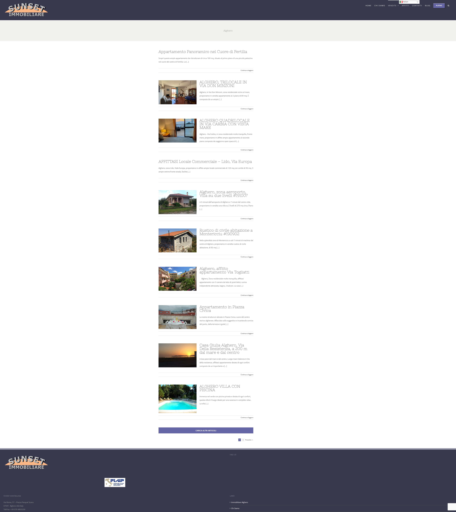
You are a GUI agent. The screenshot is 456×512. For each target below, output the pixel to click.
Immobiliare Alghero (239, 502)
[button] (448, 5)
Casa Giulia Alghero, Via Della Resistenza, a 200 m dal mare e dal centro (177, 355)
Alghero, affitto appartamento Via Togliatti (177, 278)
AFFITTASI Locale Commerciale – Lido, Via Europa (205, 161)
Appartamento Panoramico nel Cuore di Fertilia (203, 51)
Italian (405, 2)
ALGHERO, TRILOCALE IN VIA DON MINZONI (177, 92)
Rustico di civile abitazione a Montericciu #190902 (177, 240)
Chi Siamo (235, 508)
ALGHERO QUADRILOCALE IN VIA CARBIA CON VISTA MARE (177, 130)
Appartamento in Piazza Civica (177, 317)
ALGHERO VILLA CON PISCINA (177, 398)
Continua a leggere (247, 70)
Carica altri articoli (206, 430)
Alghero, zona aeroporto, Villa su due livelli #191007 (177, 202)
